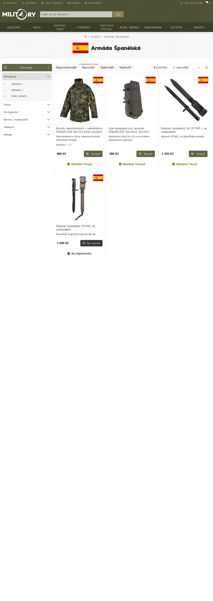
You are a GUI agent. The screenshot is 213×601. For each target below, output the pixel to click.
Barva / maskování (16, 119)
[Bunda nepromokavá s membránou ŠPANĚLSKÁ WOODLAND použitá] (80, 100)
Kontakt (12, 3)
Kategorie (10, 76)
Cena (7, 104)
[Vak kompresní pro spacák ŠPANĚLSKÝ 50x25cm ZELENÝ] (132, 100)
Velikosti (9, 127)
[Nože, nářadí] (4, 96)
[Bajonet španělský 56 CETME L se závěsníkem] (185, 100)
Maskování (94, 3)
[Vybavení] (4, 90)
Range (8, 134)
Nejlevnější (107, 67)
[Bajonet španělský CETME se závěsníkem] (80, 198)
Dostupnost (11, 112)
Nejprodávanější (66, 67)
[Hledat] (118, 14)
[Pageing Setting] (206, 67)
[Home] (85, 36)
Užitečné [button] (30, 3)
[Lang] (208, 3)
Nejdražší (125, 67)
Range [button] (75, 3)
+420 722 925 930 (193, 3)
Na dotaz (93, 243)
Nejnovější (88, 67)
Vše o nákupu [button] (53, 3)
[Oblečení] (4, 84)
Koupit (95, 153)
